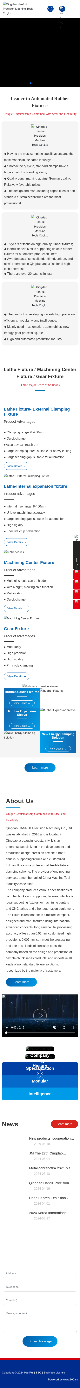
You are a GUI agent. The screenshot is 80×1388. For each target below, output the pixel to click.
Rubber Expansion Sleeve (22, 713)
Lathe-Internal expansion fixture (35, 486)
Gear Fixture (16, 628)
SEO (38, 1372)
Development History (40, 1063)
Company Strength (40, 1058)
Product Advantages (19, 422)
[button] (30, 83)
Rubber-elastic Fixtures (22, 692)
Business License (54, 1372)
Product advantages (19, 494)
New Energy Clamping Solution (58, 736)
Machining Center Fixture (29, 562)
